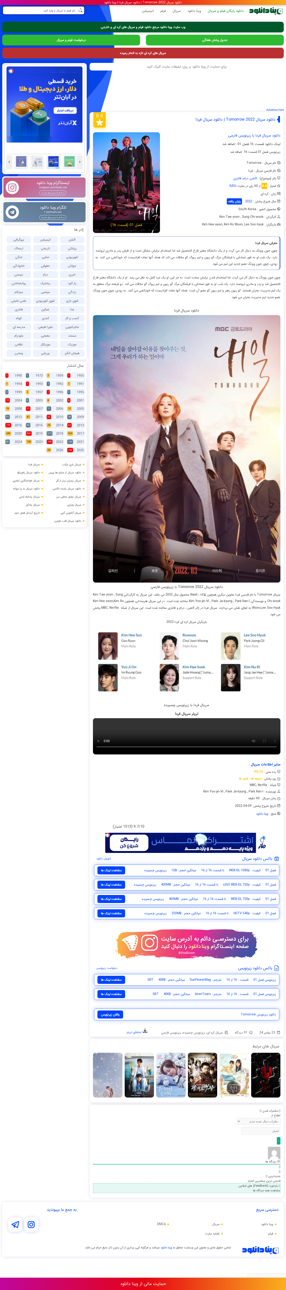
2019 (35, 433)
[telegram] (15, 1225)
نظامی (19, 344)
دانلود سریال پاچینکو (28, 472)
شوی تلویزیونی (45, 300)
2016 (14, 425)
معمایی (45, 335)
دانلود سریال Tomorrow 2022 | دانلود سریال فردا (235, 119)
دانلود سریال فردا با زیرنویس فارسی (254, 135)
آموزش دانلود (103, 858)
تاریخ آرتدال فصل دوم (27, 513)
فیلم (163, 11)
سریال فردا (34, 464)
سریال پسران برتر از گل (68, 480)
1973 (35, 375)
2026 (55, 450)
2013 (76, 425)
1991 (76, 384)
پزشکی (72, 248)
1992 (55, 384)
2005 (76, 408)
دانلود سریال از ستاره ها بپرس (64, 472)
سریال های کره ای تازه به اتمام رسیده (143, 53)
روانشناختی (19, 283)
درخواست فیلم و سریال (71, 40)
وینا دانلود (194, 11)
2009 (76, 417)
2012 (14, 417)
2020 (14, 433)
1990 (14, 375)
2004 (14, 400)
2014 (55, 425)
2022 (248, 201)
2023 (35, 442)
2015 (35, 425)
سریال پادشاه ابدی (29, 497)
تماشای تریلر (134, 1032)
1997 (35, 392)
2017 (76, 433)
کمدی (45, 318)
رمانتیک (45, 283)
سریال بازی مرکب (71, 464)
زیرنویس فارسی (171, 1032)
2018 (55, 433)
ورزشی (45, 353)
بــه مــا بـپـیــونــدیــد (52, 192)
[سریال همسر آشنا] (170, 1075)
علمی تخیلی (18, 300)
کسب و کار (72, 318)
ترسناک (18, 248)
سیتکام (19, 292)
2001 (76, 400)
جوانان (72, 265)
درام (245, 178)
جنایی (45, 257)
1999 (14, 392)
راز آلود (72, 283)
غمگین (45, 309)
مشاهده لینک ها (111, 870)
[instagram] (31, 1225)
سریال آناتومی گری (71, 513)
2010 (55, 417)
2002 (55, 400)
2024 (14, 442)
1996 (55, 392)
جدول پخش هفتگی (214, 40)
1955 (76, 375)
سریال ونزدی (74, 505)
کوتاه (19, 318)
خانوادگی (19, 265)
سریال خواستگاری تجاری (26, 480)
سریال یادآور (33, 505)
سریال (176, 11)
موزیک (72, 344)
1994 (14, 384)
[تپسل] (107, 835)
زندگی (72, 292)
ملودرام (18, 335)
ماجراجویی (72, 327)
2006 (55, 408)
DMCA (161, 1224)
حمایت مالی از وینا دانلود (143, 1283)
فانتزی (237, 178)
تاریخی (45, 248)
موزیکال (45, 344)
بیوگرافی (18, 239)
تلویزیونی (72, 257)
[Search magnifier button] (80, 10)
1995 (76, 392)
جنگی (18, 257)
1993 (35, 384)
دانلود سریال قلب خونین (67, 521)
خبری (72, 274)
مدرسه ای (19, 327)
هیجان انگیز (72, 353)
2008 (14, 408)
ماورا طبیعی (45, 327)
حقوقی (45, 265)
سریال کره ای (215, 1032)
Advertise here (275, 110)
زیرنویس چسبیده (194, 1032)
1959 (55, 375)
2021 (76, 442)
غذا (72, 309)
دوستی (18, 274)
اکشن (253, 178)
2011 (35, 417)
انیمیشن (148, 11)
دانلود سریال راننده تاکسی (67, 489)
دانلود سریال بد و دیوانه (26, 489)
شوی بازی (72, 300)
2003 (35, 400)
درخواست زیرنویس (106, 968)
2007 (35, 408)
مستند (72, 335)
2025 (76, 450)
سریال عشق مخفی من (68, 497)
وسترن (19, 353)
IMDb (233, 186)
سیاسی (45, 292)
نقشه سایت (212, 1233)
